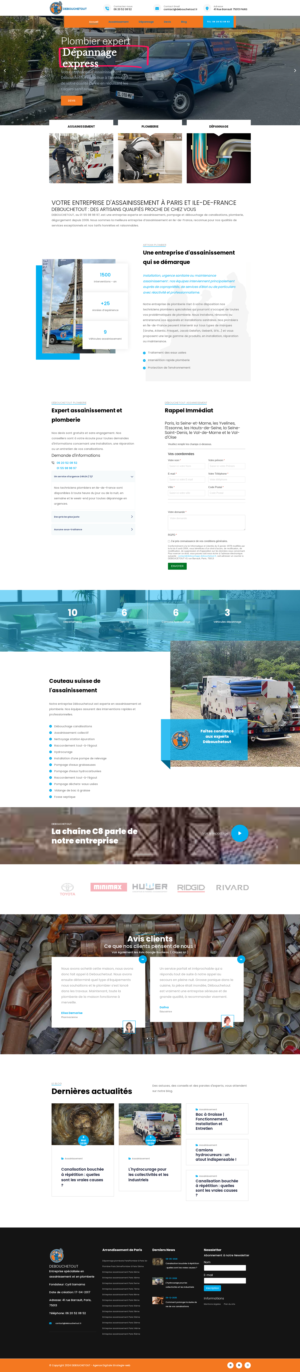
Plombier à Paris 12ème (133, 1266)
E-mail (172, 473)
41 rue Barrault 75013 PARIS (230, 9)
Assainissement (118, 22)
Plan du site (229, 1304)
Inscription (212, 1288)
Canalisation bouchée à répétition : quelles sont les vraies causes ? (82, 1177)
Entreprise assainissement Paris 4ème (121, 1277)
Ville (171, 487)
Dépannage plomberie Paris (115, 1260)
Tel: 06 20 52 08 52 (218, 21)
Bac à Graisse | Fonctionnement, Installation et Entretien (212, 1121)
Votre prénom (216, 460)
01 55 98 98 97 (67, 468)
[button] (5, 70)
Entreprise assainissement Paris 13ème (121, 1322)
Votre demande (177, 512)
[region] (150, 70)
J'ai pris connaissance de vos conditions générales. (199, 541)
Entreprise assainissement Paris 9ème (121, 1300)
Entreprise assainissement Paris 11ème (121, 1311)
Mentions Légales (212, 1304)
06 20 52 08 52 (123, 9)
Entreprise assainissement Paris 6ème (121, 1272)
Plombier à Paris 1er (138, 1260)
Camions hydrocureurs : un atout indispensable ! (216, 1154)
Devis (167, 22)
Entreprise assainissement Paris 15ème (121, 1334)
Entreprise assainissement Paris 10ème (121, 1305)
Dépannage (146, 22)
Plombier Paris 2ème (112, 1266)
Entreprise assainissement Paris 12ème (121, 1317)
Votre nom (174, 460)
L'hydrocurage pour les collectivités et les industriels (148, 1174)
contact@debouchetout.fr (180, 9)
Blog (184, 22)
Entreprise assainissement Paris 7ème (121, 1289)
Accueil (93, 22)
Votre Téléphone (218, 473)
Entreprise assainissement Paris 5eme (121, 1283)
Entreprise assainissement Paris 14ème (121, 1328)
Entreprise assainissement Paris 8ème (120, 1294)
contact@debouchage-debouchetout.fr (197, 556)
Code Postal (216, 487)
